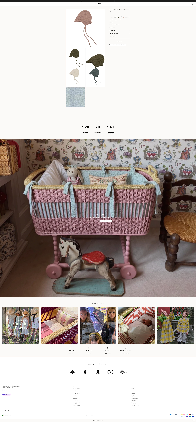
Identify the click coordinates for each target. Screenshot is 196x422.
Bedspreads (133, 393)
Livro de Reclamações (76, 405)
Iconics (191, 385)
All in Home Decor (134, 385)
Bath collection (134, 400)
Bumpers (133, 390)
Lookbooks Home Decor (135, 405)
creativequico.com (100, 420)
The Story (74, 390)
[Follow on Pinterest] (8, 410)
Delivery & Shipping (76, 400)
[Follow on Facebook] (2, 410)
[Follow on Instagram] (5, 410)
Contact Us (75, 396)
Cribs (132, 386)
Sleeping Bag (134, 403)
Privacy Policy (75, 403)
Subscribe (106, 220)
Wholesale (74, 395)
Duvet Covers (134, 396)
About (15, 4)
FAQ (73, 386)
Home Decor (4, 4)
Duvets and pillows (135, 398)
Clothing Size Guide (76, 398)
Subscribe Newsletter (76, 388)
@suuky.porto (98, 303)
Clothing (10, 4)
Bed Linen (133, 391)
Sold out (120, 41)
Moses (133, 388)
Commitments (75, 391)
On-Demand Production (77, 393)
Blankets (133, 395)
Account (74, 385)
